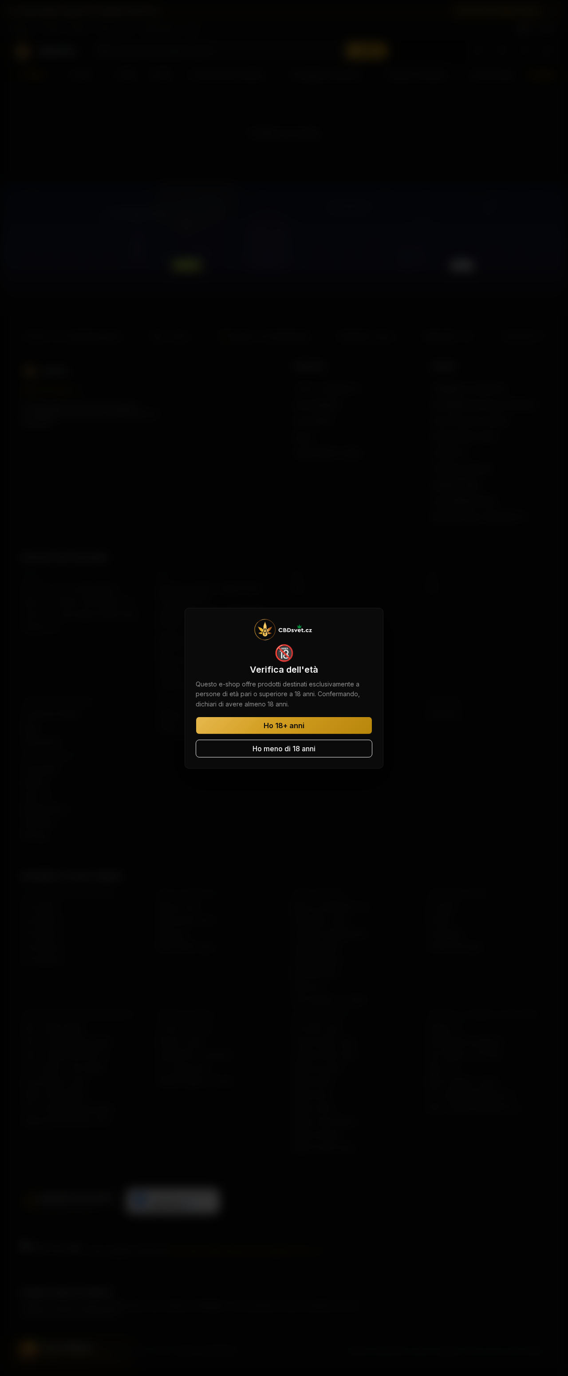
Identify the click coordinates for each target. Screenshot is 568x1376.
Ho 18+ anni (284, 725)
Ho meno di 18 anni (284, 748)
